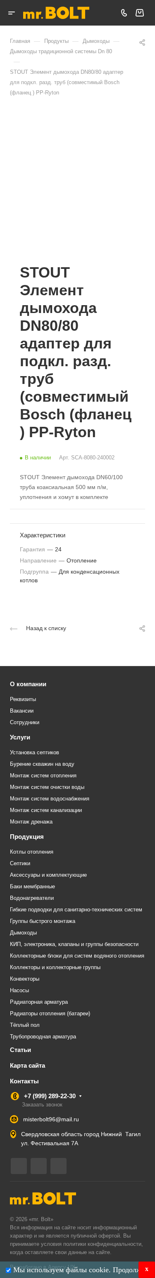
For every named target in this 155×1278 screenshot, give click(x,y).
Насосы (19, 990)
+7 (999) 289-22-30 (50, 1095)
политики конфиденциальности (102, 1244)
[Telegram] (19, 1166)
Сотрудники (24, 722)
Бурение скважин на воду (42, 764)
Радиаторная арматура (39, 1002)
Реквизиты (23, 699)
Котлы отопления (31, 852)
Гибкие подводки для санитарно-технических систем (76, 909)
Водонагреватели (32, 898)
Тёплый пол (25, 1025)
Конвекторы (24, 979)
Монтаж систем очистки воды (47, 787)
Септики (20, 863)
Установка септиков (34, 752)
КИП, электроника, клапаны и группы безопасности (74, 944)
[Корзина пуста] (139, 12)
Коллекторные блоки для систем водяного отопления (77, 956)
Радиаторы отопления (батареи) (50, 1013)
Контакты (24, 1081)
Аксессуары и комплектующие (48, 875)
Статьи (20, 1049)
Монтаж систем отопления (43, 775)
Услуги (20, 737)
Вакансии (21, 711)
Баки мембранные (32, 886)
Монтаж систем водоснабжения (49, 799)
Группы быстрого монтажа (42, 921)
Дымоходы (23, 933)
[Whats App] (58, 1166)
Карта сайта (27, 1065)
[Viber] (39, 1166)
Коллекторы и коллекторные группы (55, 967)
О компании (28, 683)
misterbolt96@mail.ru (51, 1119)
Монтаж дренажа (31, 822)
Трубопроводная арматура (43, 1036)
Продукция (27, 836)
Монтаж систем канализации (46, 810)
